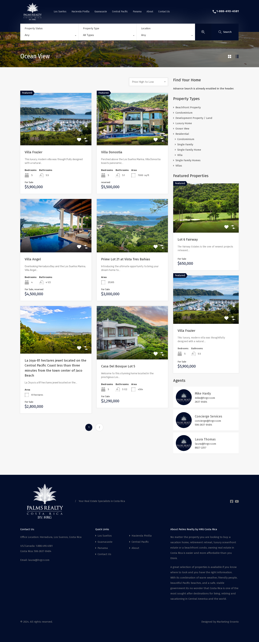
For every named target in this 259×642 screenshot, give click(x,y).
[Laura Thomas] (184, 449)
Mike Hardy (203, 393)
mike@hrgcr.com (205, 397)
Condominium (184, 112)
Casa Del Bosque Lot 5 (118, 366)
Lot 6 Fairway (188, 239)
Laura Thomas (205, 439)
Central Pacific (120, 11)
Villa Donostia (111, 152)
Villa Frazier (33, 152)
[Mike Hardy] (184, 403)
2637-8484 (201, 401)
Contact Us (164, 11)
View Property (56, 134)
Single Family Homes (188, 160)
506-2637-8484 (203, 424)
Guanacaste (100, 11)
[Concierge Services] (184, 426)
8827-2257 (200, 447)
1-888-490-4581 (227, 11)
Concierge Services (208, 416)
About (150, 11)
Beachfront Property (188, 107)
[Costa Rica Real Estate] (32, 18)
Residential (182, 133)
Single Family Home (189, 149)
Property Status (34, 28)
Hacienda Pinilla (80, 11)
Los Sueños (60, 11)
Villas (178, 165)
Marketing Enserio (228, 621)
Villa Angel (33, 259)
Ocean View (182, 128)
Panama (137, 11)
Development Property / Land (193, 118)
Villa (180, 155)
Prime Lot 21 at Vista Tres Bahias (125, 259)
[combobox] (49, 36)
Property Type (91, 28)
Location (145, 28)
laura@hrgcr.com (205, 443)
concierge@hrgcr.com (208, 420)
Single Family (185, 144)
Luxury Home (183, 123)
